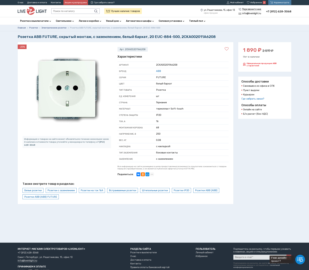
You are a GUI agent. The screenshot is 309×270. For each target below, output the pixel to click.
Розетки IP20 (181, 190)
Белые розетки (33, 190)
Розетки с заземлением (61, 190)
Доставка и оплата (37, 2)
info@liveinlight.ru (27, 260)
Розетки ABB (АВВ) (206, 190)
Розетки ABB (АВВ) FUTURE (40, 196)
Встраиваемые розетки (122, 190)
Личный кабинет (205, 252)
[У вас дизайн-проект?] (300, 259)
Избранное (202, 256)
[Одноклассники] (143, 174)
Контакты (56, 2)
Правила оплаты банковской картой (149, 267)
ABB (158, 71)
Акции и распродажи (76, 2)
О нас (20, 2)
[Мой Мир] (147, 174)
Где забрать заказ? (104, 2)
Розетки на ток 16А (92, 190)
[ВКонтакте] (138, 174)
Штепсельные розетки (155, 190)
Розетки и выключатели (143, 252)
